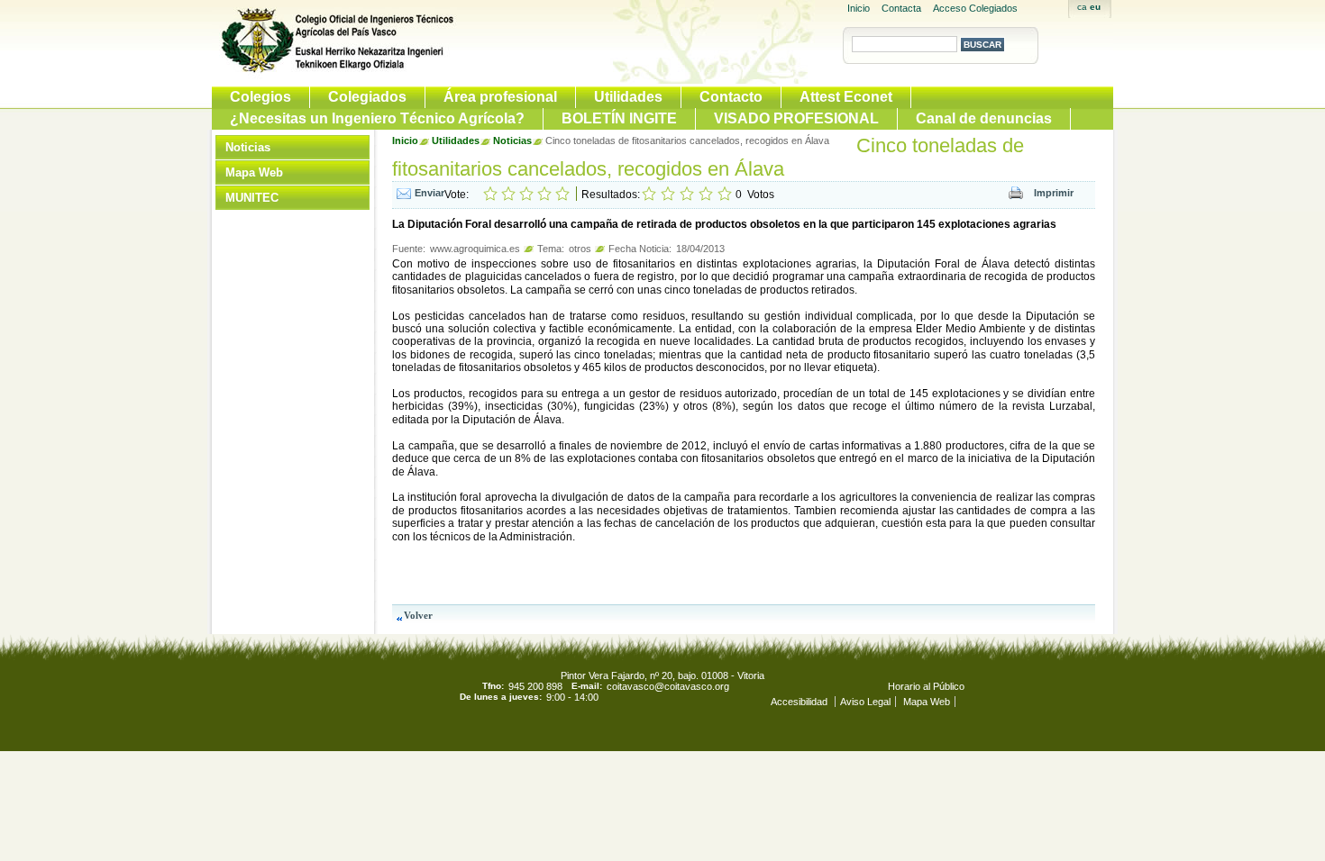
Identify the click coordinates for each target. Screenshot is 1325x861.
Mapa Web (254, 172)
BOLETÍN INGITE (619, 118)
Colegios (260, 96)
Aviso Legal (865, 701)
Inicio (858, 8)
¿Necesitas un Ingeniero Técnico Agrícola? (377, 118)
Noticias (247, 147)
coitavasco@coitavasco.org (668, 686)
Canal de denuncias (984, 118)
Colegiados (367, 96)
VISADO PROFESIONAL (796, 118)
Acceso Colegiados (975, 8)
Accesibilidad (800, 701)
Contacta (901, 8)
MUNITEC (252, 197)
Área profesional (500, 96)
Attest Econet (846, 96)
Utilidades (628, 96)
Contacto (731, 96)
